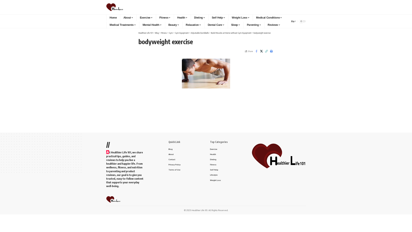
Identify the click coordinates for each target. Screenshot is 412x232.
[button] (293, 21)
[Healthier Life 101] (114, 7)
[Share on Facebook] (256, 51)
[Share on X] (261, 51)
